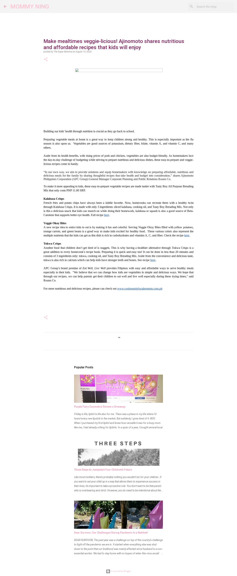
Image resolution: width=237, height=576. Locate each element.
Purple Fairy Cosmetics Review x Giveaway (99, 406)
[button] (46, 59)
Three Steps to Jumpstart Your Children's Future (103, 469)
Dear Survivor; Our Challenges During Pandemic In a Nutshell (111, 532)
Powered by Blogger (120, 571)
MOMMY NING (29, 6)
